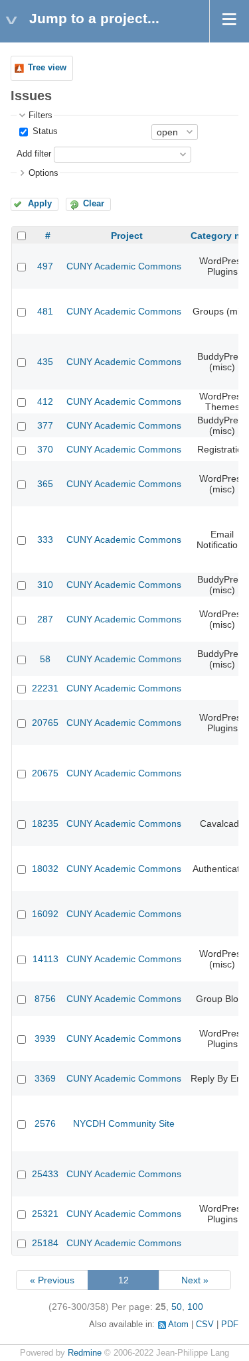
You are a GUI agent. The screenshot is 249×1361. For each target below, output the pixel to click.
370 (45, 449)
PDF (229, 1324)
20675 (45, 773)
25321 (45, 1213)
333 (45, 539)
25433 (45, 1174)
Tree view (47, 67)
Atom (178, 1324)
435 (45, 361)
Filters (40, 115)
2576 (45, 1123)
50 (176, 1306)
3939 (45, 1038)
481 (45, 311)
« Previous (52, 1280)
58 (45, 659)
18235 (45, 823)
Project (127, 235)
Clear (93, 203)
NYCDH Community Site (124, 1123)
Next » (194, 1280)
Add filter (34, 154)
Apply (40, 203)
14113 (45, 959)
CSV (205, 1324)
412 (45, 401)
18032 (45, 868)
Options (43, 173)
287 (45, 619)
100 (195, 1306)
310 (45, 584)
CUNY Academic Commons (123, 266)
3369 (45, 1078)
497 (45, 266)
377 (45, 425)
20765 (45, 722)
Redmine (85, 1353)
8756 (45, 998)
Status (44, 131)
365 (45, 483)
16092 (45, 913)
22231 (45, 688)
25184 (45, 1243)
